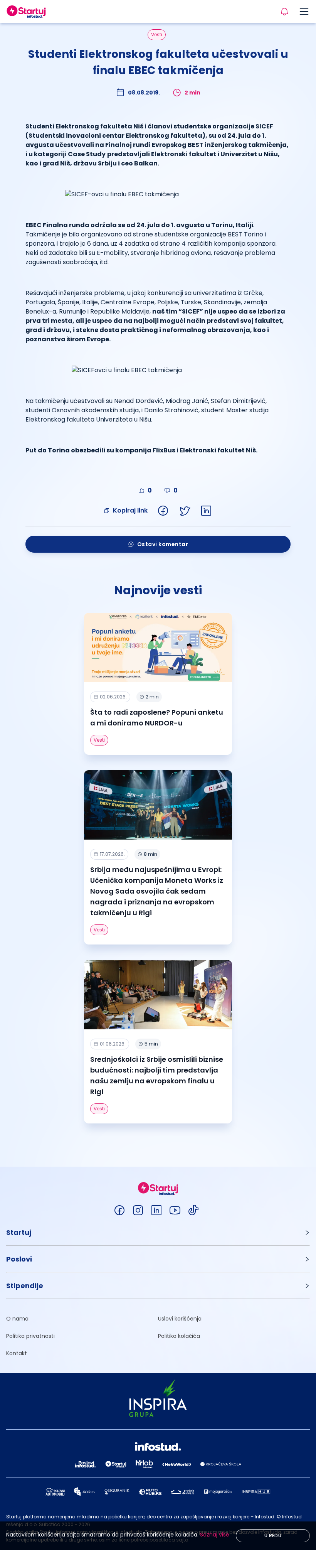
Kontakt (16, 1353)
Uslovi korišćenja (180, 1318)
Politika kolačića (179, 1336)
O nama (17, 1318)
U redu (272, 1535)
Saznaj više (214, 1534)
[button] (158, 1232)
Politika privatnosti (30, 1336)
